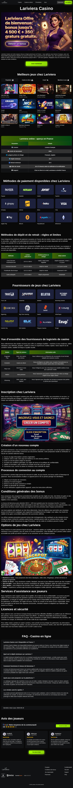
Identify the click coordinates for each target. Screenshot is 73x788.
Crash (44, 80)
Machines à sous (62, 80)
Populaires (8, 80)
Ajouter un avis (63, 725)
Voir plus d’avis (36, 752)
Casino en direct (26, 80)
